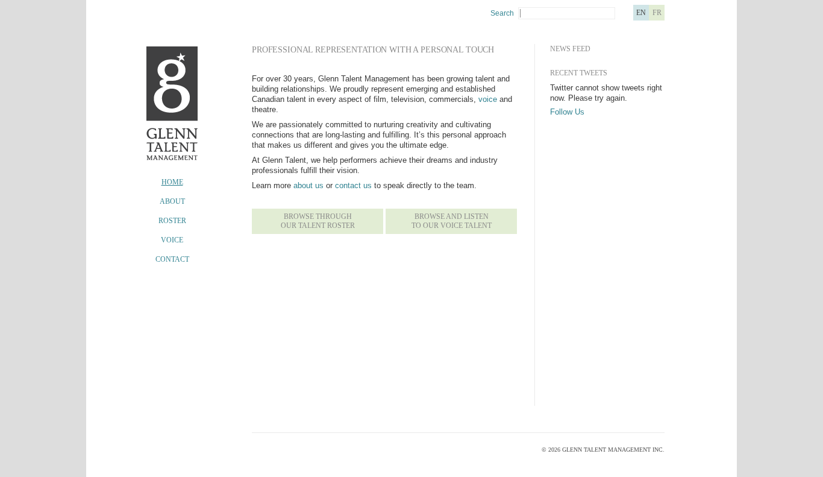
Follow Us (567, 112)
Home (172, 182)
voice (487, 99)
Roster (172, 220)
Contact (172, 259)
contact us (353, 185)
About (172, 201)
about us (308, 185)
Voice (172, 240)
